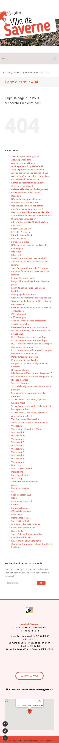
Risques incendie (19, 379)
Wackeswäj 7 (17, 455)
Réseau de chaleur (20, 369)
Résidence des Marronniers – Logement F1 (32, 373)
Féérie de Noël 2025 (21, 494)
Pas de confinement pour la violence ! (29, 327)
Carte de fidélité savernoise (25, 179)
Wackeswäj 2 (17, 438)
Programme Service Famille (24, 360)
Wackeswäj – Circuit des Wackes (27, 428)
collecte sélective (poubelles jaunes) (29, 189)
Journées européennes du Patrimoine (30, 268)
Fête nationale (18, 238)
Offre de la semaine (21, 511)
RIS (12, 491)
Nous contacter (47, 740)
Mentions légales (19, 507)
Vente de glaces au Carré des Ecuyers (29, 422)
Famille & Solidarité (21, 537)
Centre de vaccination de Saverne (28, 182)
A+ (5, 723)
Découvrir (16, 195)
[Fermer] (39, 701)
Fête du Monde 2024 (21, 235)
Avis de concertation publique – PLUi (29, 172)
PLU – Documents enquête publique (29, 337)
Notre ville (16, 514)
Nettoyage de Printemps (23, 294)
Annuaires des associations (24, 481)
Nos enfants (17, 530)
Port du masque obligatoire (24, 356)
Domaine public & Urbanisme (25, 524)
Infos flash (16, 254)
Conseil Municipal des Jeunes (25, 192)
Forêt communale (20, 241)
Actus (14, 484)
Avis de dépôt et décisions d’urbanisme (30, 176)
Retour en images (20, 488)
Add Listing (16, 478)
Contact (15, 504)
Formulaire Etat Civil (21, 501)
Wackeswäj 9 (17, 461)
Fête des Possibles (20, 231)
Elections (16, 225)
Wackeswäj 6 (17, 451)
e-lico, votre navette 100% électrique (29, 222)
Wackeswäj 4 (17, 445)
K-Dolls (14, 497)
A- (5, 737)
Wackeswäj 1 (17, 432)
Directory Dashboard (21, 468)
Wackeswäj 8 (17, 458)
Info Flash (16, 251)
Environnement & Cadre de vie (26, 540)
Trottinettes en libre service (25, 419)
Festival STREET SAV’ (21, 228)
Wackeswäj (16, 425)
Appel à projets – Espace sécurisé (27, 169)
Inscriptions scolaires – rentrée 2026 (29, 258)
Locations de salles (20, 474)
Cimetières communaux (23, 527)
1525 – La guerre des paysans (25, 156)
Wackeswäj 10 (18, 435)
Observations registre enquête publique (31, 297)
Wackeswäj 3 (17, 442)
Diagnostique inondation (23, 218)
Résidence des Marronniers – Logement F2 (32, 376)
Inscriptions (17, 471)
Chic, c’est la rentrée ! (22, 185)
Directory (16, 465)
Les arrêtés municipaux (22, 277)
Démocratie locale (20, 517)
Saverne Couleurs (19, 383)
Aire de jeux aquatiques (23, 162)
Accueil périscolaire (21, 159)
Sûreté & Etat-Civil (20, 520)
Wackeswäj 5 (17, 448)
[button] (29, 711)
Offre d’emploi (18, 314)
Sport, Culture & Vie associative (26, 534)
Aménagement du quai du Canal (27, 166)
